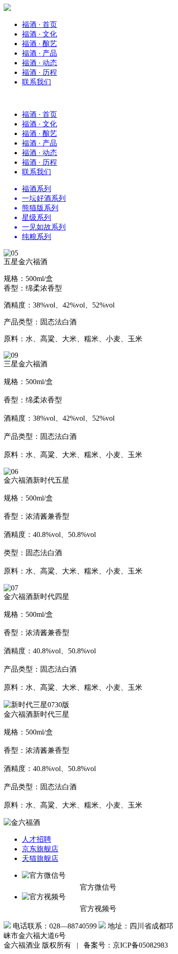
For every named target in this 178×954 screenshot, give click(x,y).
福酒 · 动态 (39, 63)
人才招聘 (36, 839)
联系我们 (36, 82)
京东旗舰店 (40, 849)
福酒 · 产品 (39, 53)
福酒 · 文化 (39, 34)
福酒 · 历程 (39, 72)
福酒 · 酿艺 (39, 43)
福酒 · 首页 (39, 24)
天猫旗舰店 (40, 858)
